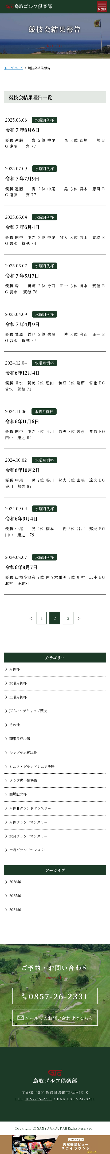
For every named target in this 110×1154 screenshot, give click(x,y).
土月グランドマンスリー (28, 849)
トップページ (13, 67)
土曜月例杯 (18, 697)
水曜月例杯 (18, 683)
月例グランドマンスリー (28, 822)
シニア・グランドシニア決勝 (31, 766)
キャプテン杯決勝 (23, 752)
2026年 (15, 881)
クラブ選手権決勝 (23, 780)
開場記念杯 (18, 794)
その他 (14, 724)
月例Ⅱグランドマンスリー (30, 808)
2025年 (15, 895)
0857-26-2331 (38, 1098)
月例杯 (14, 669)
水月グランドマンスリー (28, 836)
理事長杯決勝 (19, 738)
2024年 (15, 909)
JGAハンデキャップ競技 (28, 710)
